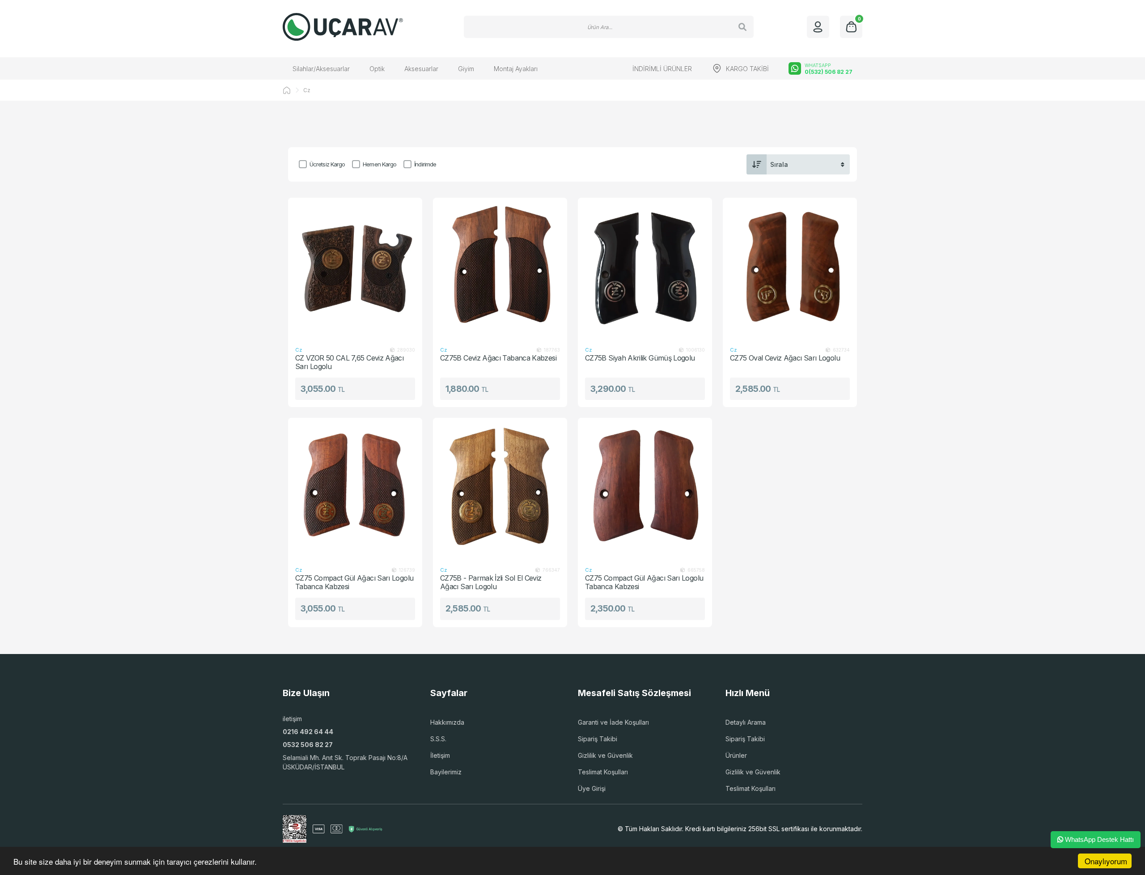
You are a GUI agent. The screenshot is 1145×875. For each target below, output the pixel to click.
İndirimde (425, 164)
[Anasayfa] (287, 90)
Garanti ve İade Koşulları (613, 722)
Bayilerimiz (446, 772)
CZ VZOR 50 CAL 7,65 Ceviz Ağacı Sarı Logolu (349, 362)
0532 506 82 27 (308, 744)
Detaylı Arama (745, 722)
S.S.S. (438, 739)
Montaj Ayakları (516, 68)
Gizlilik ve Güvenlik (605, 755)
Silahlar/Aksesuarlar (321, 68)
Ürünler (736, 755)
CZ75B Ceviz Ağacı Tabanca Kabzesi (498, 358)
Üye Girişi (592, 788)
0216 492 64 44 (308, 731)
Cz (306, 90)
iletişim (292, 718)
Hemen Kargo (379, 164)
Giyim (466, 68)
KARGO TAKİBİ (747, 68)
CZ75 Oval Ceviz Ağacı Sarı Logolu (785, 358)
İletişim (440, 755)
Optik (377, 68)
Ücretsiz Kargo (327, 164)
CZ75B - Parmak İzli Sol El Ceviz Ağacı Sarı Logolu (491, 582)
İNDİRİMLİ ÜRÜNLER (662, 68)
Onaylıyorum (1106, 861)
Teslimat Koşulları (603, 772)
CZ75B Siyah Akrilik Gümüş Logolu (640, 358)
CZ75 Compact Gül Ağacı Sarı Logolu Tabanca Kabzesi (354, 582)
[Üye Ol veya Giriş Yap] (818, 27)
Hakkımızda (447, 722)
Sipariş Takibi (597, 739)
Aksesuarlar (421, 68)
